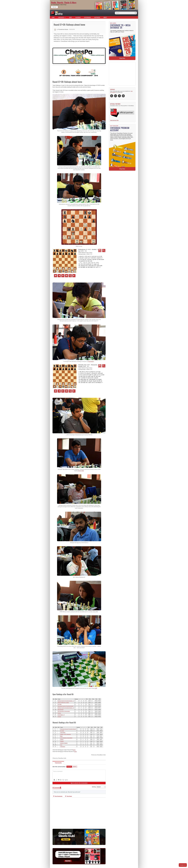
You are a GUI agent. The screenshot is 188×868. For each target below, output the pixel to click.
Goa (61, 744)
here (74, 750)
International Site (114, 120)
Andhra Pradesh (63, 743)
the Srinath (91, 361)
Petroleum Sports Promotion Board (65, 706)
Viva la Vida (81, 470)
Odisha (59, 713)
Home (53, 17)
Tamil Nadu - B (61, 714)
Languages (61, 17)
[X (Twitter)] (111, 95)
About (105, 17)
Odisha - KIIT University (65, 734)
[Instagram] (123, 95)
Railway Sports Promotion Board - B (66, 707)
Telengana (62, 746)
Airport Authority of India (63, 702)
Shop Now (122, 58)
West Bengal (60, 709)
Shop (70, 17)
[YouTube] (115, 95)
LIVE (96, 688)
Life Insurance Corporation (64, 711)
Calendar (78, 17)
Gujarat (59, 716)
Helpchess (97, 17)
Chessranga (87, 17)
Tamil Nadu (62, 732)
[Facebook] (119, 95)
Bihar (61, 736)
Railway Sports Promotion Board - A (66, 700)
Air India (59, 704)
